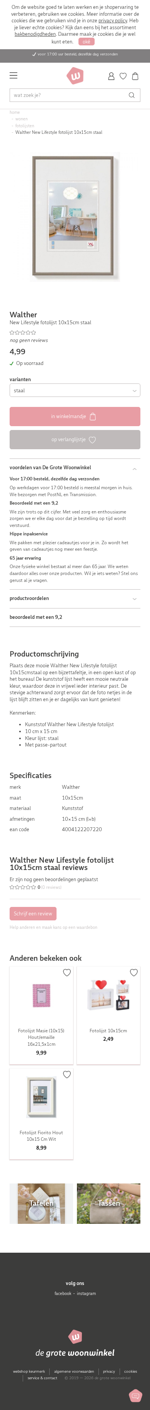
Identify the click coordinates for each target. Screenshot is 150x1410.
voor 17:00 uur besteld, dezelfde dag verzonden (78, 54)
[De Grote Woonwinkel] (75, 76)
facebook (63, 1293)
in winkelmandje (69, 416)
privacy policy (112, 20)
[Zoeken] (133, 95)
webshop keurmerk (29, 1371)
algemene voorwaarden (74, 1371)
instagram (86, 1293)
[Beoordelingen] (75, 332)
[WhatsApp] (135, 1395)
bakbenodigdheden (35, 34)
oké (86, 42)
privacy (109, 1371)
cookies (130, 1371)
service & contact (42, 1377)
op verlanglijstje (69, 439)
